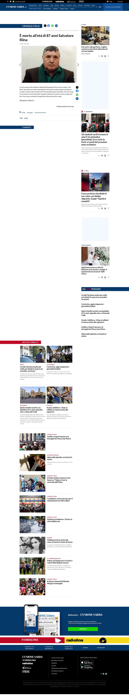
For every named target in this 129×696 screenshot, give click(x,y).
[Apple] (93, 662)
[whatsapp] (13, 1)
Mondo (57, 5)
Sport (74, 5)
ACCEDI (120, 1)
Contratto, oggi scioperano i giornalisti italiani (92, 305)
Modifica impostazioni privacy (59, 668)
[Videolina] (47, 1)
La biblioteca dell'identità (69, 647)
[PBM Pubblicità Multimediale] (81, 1)
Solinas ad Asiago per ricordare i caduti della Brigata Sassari (59, 562)
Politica (62, 5)
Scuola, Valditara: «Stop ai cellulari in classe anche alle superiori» (95, 321)
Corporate (54, 673)
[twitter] (8, 1)
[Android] (93, 667)
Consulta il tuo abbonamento (29, 647)
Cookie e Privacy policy (57, 657)
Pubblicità (54, 663)
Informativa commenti (57, 671)
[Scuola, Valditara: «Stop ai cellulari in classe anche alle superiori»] (59, 395)
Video (40, 5)
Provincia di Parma (40, 112)
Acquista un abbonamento (49, 647)
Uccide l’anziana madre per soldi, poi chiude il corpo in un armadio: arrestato (94, 297)
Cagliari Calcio (64, 8)
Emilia (23, 112)
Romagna (30, 112)
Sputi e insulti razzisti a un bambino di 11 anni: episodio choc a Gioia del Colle (95, 313)
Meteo (93, 5)
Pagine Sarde (101, 647)
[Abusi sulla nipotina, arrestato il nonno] (32, 462)
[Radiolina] (60, 1)
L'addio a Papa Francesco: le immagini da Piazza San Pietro (93, 328)
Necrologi (87, 5)
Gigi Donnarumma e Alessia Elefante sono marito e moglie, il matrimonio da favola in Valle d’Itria (94, 270)
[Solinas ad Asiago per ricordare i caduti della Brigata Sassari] (32, 566)
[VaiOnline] (71, 1)
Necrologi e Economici (57, 660)
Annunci (80, 5)
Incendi (72, 8)
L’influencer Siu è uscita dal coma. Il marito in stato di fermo (60, 541)
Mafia (26, 118)
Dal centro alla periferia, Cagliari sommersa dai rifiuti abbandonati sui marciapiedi (94, 49)
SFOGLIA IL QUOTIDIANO (113, 7)
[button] (45, 25)
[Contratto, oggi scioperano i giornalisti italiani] (59, 354)
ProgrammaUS (33, 5)
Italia (51, 5)
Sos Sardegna (47, 8)
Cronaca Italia (31, 26)
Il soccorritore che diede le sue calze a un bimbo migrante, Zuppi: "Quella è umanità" (94, 197)
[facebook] (10, 1)
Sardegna (46, 5)
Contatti (53, 665)
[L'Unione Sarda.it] (16, 7)
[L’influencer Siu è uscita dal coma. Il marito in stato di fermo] (32, 545)
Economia (69, 5)
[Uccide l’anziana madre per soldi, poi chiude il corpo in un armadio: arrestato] (33, 354)
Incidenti (55, 8)
